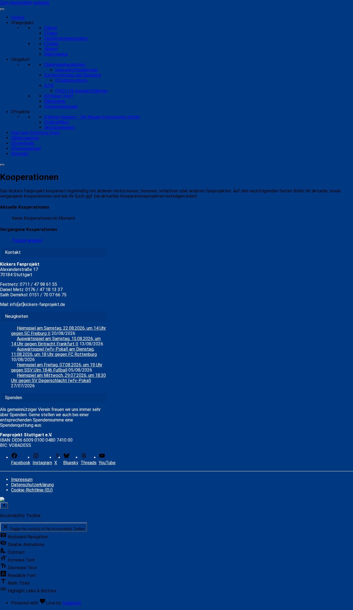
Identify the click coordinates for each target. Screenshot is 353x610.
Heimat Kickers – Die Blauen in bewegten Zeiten (93, 117)
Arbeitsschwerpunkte (67, 38)
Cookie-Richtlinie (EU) (32, 490)
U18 (50, 85)
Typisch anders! (27, 240)
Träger (52, 43)
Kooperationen (60, 127)
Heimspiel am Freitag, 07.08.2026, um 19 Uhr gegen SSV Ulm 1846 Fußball (56, 367)
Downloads (23, 143)
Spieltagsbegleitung (65, 64)
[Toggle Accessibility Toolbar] (4, 505)
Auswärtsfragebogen (77, 69)
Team (51, 33)
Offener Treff (59, 96)
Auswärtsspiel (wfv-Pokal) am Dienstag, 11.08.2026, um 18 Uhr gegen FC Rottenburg (54, 351)
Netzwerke (57, 54)
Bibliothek (55, 101)
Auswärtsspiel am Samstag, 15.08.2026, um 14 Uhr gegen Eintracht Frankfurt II (56, 341)
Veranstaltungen (62, 106)
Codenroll (71, 603)
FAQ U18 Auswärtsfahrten (82, 90)
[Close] (2, 165)
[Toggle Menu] (2, 9)
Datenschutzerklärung (32, 484)
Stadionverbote (72, 80)
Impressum (22, 479)
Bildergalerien (26, 138)
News (51, 28)
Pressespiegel (27, 148)
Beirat (52, 49)
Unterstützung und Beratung (73, 75)
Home (19, 17)
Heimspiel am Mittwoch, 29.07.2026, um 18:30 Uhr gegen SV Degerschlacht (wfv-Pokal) (58, 378)
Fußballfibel (57, 122)
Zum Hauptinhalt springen (24, 2)
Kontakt (21, 153)
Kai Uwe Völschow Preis (36, 132)
